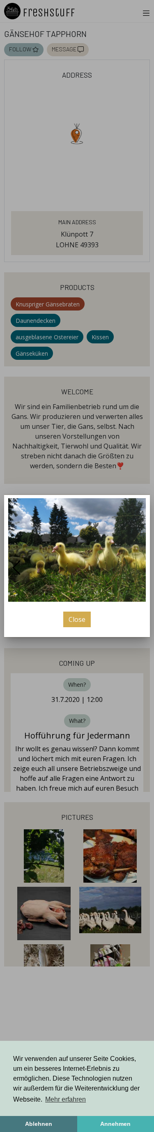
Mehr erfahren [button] (65, 1099)
